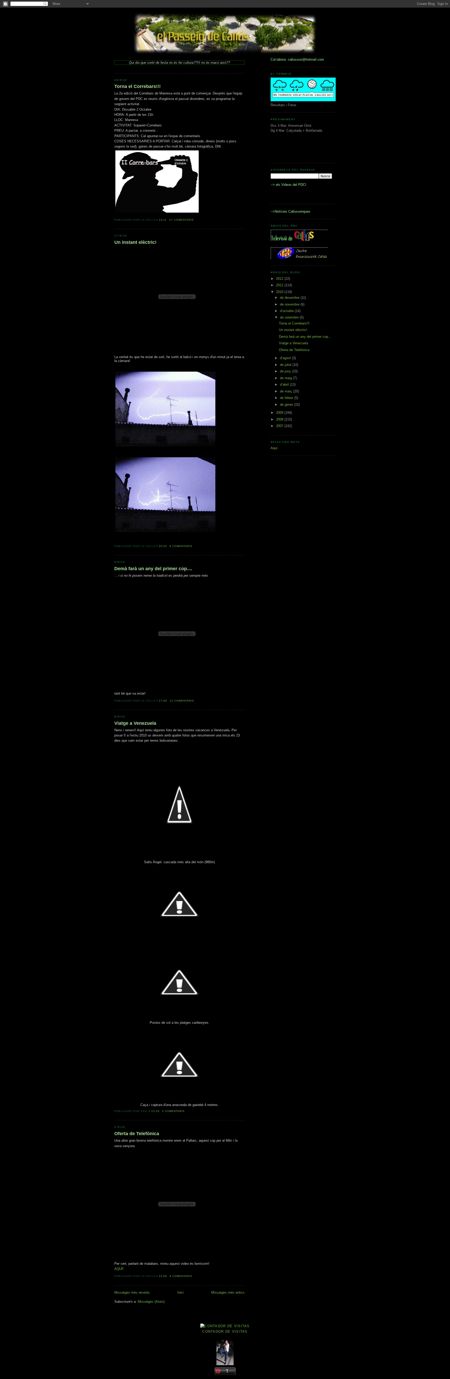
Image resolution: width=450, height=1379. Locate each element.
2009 (280, 413)
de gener (287, 404)
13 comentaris (182, 700)
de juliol (286, 365)
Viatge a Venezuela (135, 723)
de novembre (290, 304)
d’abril (285, 384)
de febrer (287, 398)
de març (286, 391)
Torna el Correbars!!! (137, 86)
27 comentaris (181, 219)
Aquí (274, 448)
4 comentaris (181, 1276)
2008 (280, 419)
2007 (280, 426)
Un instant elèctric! (135, 242)
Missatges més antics (228, 1292)
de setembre (290, 317)
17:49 (163, 700)
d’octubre (287, 311)
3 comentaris (173, 1111)
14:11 (163, 219)
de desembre (290, 298)
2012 (280, 279)
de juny (286, 371)
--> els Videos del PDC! (288, 185)
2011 (280, 285)
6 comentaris (181, 546)
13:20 (155, 1111)
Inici (180, 1292)
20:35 (163, 546)
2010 (280, 292)
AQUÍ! (119, 1269)
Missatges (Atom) (151, 1302)
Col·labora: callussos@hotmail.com (297, 59)
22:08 (163, 1276)
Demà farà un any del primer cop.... (153, 568)
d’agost (286, 358)
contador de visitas (224, 1331)
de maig (286, 378)
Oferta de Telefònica (136, 1133)
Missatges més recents (132, 1292)
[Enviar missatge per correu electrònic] (195, 219)
